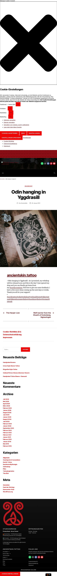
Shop (4, 565)
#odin (19, 297)
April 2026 (6, 403)
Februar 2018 (7, 446)
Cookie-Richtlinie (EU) (12, 332)
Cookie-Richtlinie (9, 141)
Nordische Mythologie (10, 464)
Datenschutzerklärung (10, 143)
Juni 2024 (6, 421)
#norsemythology (22, 299)
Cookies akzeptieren (9, 133)
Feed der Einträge (8, 487)
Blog (4, 561)
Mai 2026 (6, 401)
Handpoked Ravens (9, 362)
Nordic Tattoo (7, 462)
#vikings (12, 299)
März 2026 (6, 406)
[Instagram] (45, 163)
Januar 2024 (7, 426)
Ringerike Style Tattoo (10, 369)
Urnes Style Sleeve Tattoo (11, 366)
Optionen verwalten (9, 120)
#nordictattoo (12, 297)
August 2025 (7, 412)
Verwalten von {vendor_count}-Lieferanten (16, 125)
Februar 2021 (7, 435)
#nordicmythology (35, 299)
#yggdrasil (33, 297)
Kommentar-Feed (8, 489)
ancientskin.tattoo (22, 275)
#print (39, 297)
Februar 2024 (7, 424)
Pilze (4, 469)
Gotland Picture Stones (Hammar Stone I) (16, 373)
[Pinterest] (51, 163)
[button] (28, 43)
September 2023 (8, 428)
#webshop (25, 297)
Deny (23, 133)
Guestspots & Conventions (11, 460)
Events (4, 557)
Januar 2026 (7, 410)
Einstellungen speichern (11, 137)
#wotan (45, 299)
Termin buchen (6, 555)
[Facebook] (48, 163)
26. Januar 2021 (36, 203)
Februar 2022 (7, 432)
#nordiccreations (16, 288)
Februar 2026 (7, 408)
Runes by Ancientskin (7, 559)
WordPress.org (8, 491)
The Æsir (6, 473)
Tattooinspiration (8, 471)
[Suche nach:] (11, 349)
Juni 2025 (6, 415)
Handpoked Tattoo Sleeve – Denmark (15, 376)
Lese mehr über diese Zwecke (13, 127)
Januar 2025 (7, 417)
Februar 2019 (7, 439)
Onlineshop (28, 186)
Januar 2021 (7, 437)
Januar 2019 (7, 441)
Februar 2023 (7, 430)
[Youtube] (54, 163)
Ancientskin (24, 203)
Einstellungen (34, 133)
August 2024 (7, 419)
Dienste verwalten (9, 122)
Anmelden (6, 485)
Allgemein (6, 457)
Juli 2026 (6, 399)
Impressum (7, 146)
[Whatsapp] (42, 163)
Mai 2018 (6, 444)
